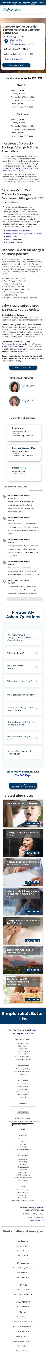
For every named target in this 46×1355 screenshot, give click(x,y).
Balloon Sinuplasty (23, 1092)
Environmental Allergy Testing (19, 230)
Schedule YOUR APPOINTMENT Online (23, 786)
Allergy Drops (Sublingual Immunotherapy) (24, 233)
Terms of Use (23, 1195)
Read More (32, 823)
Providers (23, 1141)
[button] (42, 9)
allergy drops (12, 344)
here (33, 4)
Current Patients (23, 1172)
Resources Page (23, 1159)
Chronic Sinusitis (23, 1086)
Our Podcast (23, 1164)
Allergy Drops (22, 1046)
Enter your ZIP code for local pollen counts (23, 1122)
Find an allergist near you (23, 1231)
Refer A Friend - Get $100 (23, 1149)
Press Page (23, 1147)
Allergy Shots (11, 236)
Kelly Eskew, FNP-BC (14, 170)
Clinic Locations (23, 1139)
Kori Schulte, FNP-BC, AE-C (27, 168)
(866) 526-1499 (26, 1033)
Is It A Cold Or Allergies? (23, 1057)
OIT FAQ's (23, 1074)
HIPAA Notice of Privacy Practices (23, 1200)
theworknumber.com (37, 1220)
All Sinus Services (23, 1094)
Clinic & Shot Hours (15, 59)
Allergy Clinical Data (23, 1190)
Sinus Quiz (23, 1097)
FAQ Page (25, 775)
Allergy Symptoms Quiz (23, 1059)
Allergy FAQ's (23, 1054)
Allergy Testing (23, 1043)
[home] (12, 10)
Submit (23, 1129)
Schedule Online (16, 65)
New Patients (23, 1170)
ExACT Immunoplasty (13, 346)
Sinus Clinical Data (23, 1193)
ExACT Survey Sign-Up (23, 1175)
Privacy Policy (23, 1198)
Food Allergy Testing (14, 242)
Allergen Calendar (23, 1167)
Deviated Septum (23, 1089)
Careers (23, 1144)
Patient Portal (22, 1180)
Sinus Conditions (22, 1084)
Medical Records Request (23, 1178)
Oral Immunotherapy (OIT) (22, 1072)
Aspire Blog (23, 1162)
